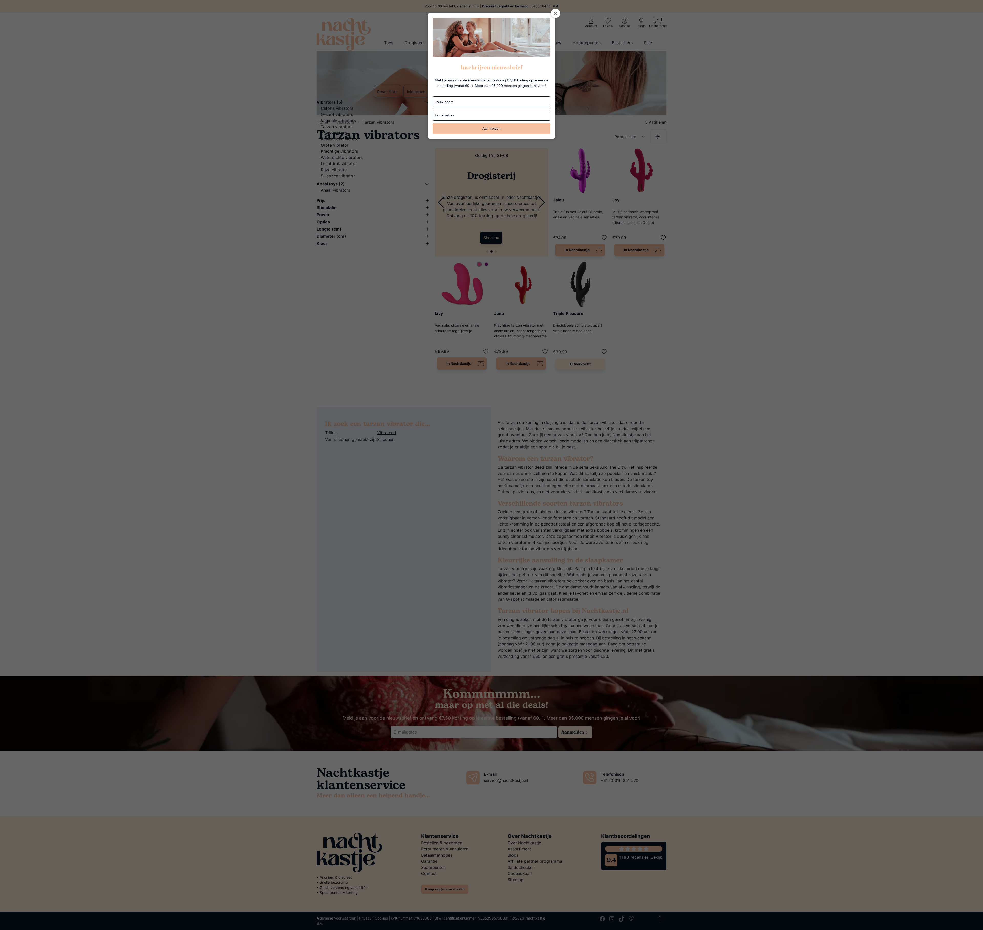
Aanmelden (491, 128)
